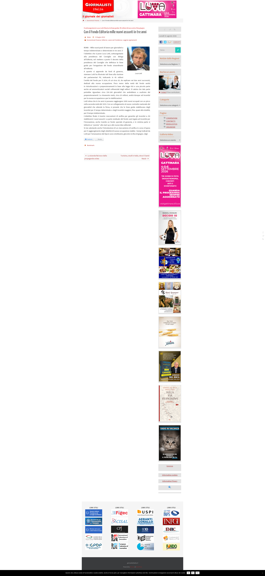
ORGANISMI (170, 127)
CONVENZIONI (171, 118)
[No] (262, 573)
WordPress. (139, 567)
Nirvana (132, 567)
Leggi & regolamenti (130, 40)
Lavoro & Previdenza (115, 40)
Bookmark (90, 145)
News (89, 37)
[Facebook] (262, 232)
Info (197, 573)
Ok (188, 573)
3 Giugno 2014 (100, 37)
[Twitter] (262, 236)
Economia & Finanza (93, 20)
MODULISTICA (171, 124)
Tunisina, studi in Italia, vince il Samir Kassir (135, 157)
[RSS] (262, 239)
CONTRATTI (170, 121)
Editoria (104, 40)
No (193, 573)
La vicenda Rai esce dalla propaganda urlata (95, 157)
